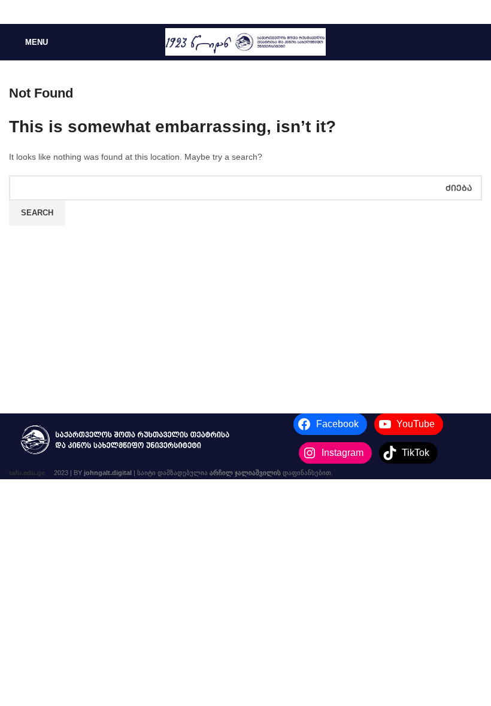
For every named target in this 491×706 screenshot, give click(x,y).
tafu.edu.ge (27, 472)
